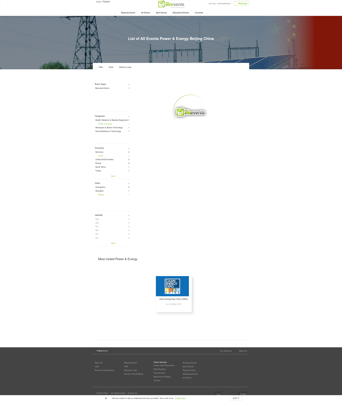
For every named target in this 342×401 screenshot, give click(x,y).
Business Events (128, 12)
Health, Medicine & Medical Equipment (112, 120)
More (190, 133)
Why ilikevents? (130, 362)
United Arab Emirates (112, 159)
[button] (123, 67)
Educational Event (190, 374)
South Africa (112, 167)
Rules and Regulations (104, 370)
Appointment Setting (162, 376)
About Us (243, 350)
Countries (199, 12)
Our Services (226, 350)
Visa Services (159, 372)
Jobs (97, 366)
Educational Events (181, 12)
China (113, 155)
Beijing (113, 194)
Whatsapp (242, 3)
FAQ (126, 366)
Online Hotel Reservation (164, 365)
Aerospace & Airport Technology (112, 127)
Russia (112, 163)
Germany (112, 152)
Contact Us (132, 393)
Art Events (145, 12)
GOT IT (236, 398)
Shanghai (112, 190)
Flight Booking (159, 369)
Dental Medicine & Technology (112, 131)
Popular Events (189, 370)
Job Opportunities (117, 393)
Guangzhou (112, 187)
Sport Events (161, 12)
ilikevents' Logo (130, 370)
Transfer (157, 380)
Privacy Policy (102, 393)
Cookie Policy (180, 398)
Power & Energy (113, 123)
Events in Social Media (133, 374)
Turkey (112, 170)
